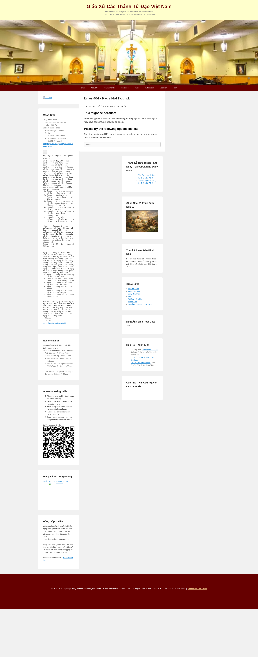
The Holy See (133, 289)
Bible (130, 297)
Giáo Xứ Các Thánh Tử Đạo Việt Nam (129, 6)
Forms (175, 88)
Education (149, 88)
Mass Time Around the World (54, 323)
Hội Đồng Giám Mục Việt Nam (140, 304)
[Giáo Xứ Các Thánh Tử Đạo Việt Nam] (129, 52)
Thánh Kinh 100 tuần (150, 350)
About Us (94, 88)
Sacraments (109, 88)
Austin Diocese (134, 291)
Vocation (163, 88)
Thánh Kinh (132, 302)
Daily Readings (134, 294)
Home (82, 88)
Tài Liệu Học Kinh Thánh (140, 363)
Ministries (125, 88)
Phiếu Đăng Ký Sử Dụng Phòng (55, 481)
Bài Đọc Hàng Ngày (135, 299)
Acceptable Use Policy (197, 589)
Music (137, 88)
